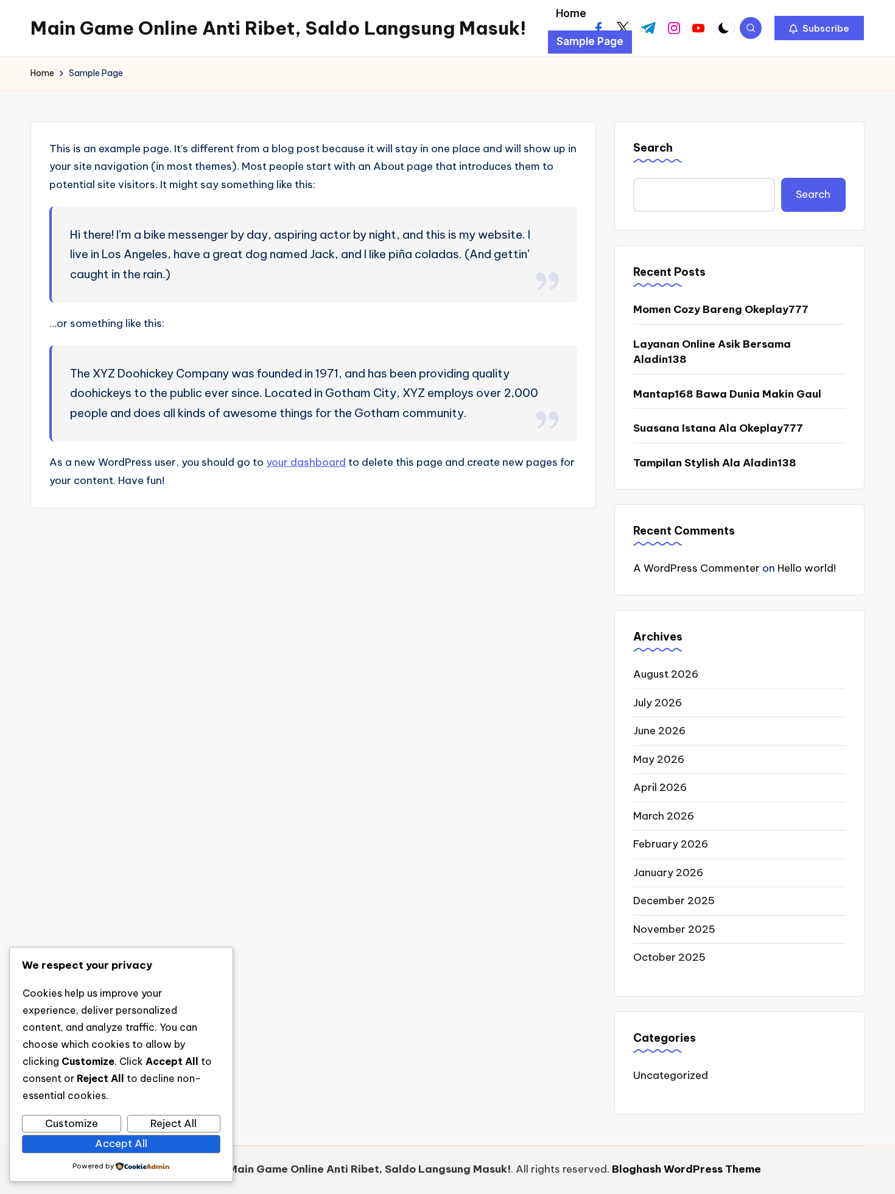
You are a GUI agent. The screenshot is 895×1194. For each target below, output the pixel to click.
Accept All (121, 1143)
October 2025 (669, 957)
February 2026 (670, 844)
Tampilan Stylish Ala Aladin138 (714, 462)
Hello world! (806, 568)
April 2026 (660, 787)
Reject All (173, 1123)
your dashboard (306, 462)
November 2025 (674, 929)
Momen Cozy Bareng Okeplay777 (721, 309)
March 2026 (663, 816)
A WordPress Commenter (696, 568)
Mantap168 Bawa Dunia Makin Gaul (727, 394)
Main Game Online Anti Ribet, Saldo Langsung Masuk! (278, 28)
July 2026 (657, 702)
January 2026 (668, 872)
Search (653, 148)
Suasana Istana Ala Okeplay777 (718, 428)
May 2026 (658, 759)
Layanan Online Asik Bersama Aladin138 (712, 352)
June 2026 (659, 730)
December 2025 (674, 900)
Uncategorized (670, 1075)
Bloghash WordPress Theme (686, 1169)
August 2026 (665, 674)
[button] (819, 28)
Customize (71, 1123)
